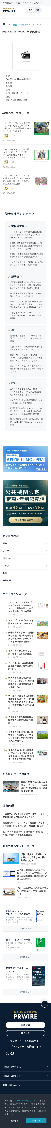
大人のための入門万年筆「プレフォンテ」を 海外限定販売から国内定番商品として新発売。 (21, 682)
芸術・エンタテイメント (23, 25)
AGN (13, 136)
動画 (5, 573)
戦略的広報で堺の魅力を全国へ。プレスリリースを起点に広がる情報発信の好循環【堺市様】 (34, 786)
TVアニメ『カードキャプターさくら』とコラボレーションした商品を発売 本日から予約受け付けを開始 (21, 606)
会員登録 (25, 1025)
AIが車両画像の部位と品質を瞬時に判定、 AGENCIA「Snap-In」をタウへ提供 (26, 422)
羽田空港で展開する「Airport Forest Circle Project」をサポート (26, 294)
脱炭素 (15, 276)
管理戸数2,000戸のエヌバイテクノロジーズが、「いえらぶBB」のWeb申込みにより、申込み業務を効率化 (26, 411)
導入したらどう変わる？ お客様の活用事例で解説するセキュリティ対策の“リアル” (26, 369)
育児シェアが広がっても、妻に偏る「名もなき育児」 (20, 652)
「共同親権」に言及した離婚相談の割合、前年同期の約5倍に (20, 666)
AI (12, 330)
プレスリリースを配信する (24, 1041)
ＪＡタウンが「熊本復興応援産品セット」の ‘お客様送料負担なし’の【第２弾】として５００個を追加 (26, 235)
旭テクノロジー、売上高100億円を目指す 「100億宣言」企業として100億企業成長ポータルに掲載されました (26, 304)
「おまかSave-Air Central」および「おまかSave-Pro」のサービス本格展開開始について (26, 315)
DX (13, 383)
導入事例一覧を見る (29, 795)
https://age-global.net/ (16, 100)
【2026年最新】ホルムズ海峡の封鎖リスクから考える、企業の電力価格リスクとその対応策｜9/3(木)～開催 (26, 285)
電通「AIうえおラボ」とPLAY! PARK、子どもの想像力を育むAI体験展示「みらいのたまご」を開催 (26, 358)
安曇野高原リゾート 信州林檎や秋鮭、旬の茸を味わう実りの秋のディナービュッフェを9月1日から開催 (21, 637)
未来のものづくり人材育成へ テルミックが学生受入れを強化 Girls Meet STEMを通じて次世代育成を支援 (21, 754)
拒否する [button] (15, 1120)
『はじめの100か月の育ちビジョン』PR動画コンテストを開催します (32, 891)
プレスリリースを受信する (24, 1046)
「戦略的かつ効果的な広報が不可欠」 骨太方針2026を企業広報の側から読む (23, 815)
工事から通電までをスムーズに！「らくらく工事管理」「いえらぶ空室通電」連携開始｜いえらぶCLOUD (26, 392)
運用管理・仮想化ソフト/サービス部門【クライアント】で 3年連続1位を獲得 (26, 338)
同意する (36, 1120)
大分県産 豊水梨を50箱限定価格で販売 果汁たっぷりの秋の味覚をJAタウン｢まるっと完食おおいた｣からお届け (21, 702)
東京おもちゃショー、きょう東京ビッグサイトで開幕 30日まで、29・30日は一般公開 (23, 824)
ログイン (25, 1033)
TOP (8, 25)
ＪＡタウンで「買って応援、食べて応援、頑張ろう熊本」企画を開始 (26, 263)
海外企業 (7, 580)
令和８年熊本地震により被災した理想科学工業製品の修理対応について (26, 255)
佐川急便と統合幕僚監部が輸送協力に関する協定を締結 (20, 720)
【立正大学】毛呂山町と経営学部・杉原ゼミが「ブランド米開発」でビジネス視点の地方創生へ (20, 736)
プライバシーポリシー (26, 1101)
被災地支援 (18, 226)
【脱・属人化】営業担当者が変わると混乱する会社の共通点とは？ (26, 348)
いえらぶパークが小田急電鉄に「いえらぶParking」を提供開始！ (26, 401)
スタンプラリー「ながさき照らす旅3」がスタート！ (20, 622)
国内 (30, 10)
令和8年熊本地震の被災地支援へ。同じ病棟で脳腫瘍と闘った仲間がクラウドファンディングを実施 (26, 246)
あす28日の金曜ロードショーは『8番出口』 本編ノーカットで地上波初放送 (24, 833)
